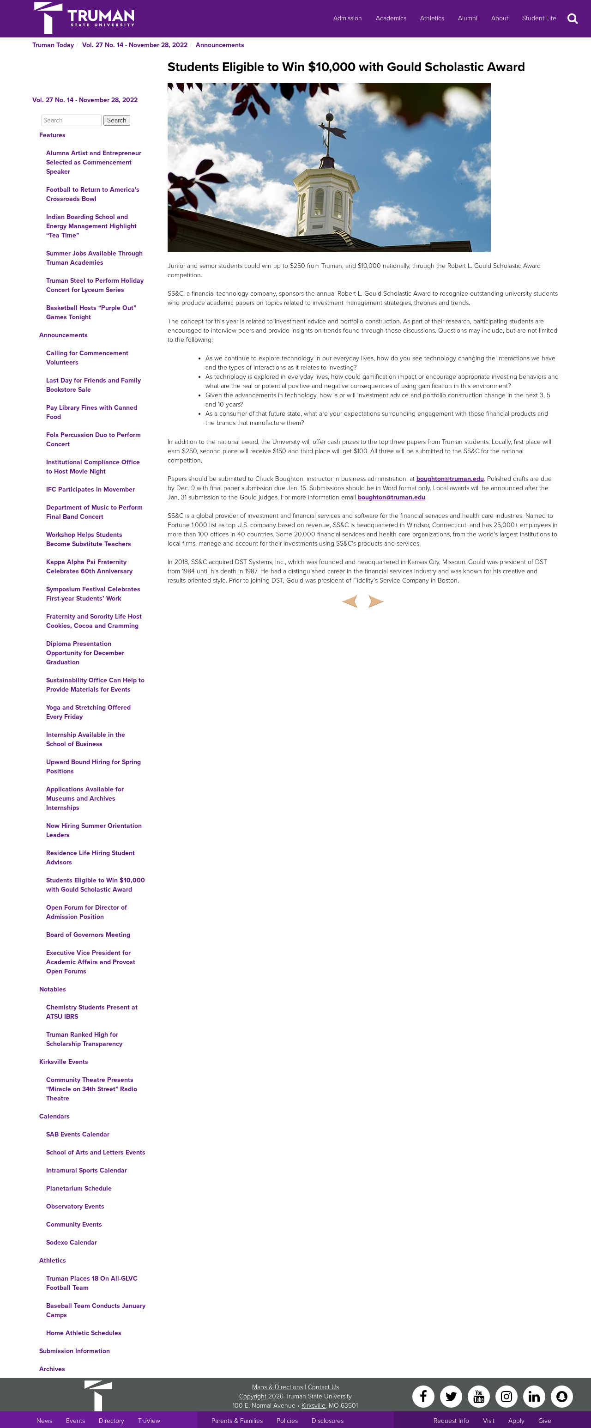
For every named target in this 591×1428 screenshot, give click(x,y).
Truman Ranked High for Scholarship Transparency (84, 1039)
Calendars (54, 1116)
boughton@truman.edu (450, 479)
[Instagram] (507, 1396)
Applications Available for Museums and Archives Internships (85, 798)
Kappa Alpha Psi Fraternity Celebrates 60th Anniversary (89, 566)
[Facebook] (424, 1396)
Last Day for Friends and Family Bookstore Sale (93, 385)
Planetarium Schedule (79, 1188)
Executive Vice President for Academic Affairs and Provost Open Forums (90, 962)
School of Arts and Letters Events (95, 1152)
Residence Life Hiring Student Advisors (90, 857)
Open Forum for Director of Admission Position (86, 912)
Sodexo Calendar (71, 1242)
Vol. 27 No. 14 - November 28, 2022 (134, 45)
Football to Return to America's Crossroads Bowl (92, 194)
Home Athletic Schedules (83, 1333)
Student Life (539, 18)
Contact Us (323, 1387)
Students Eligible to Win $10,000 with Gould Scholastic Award (95, 884)
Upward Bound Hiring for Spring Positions (93, 766)
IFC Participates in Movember (90, 489)
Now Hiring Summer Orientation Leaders (94, 830)
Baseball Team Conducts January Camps (95, 1310)
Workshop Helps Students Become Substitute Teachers (88, 539)
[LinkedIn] (535, 1396)
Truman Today (53, 45)
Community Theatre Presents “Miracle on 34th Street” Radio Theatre (91, 1089)
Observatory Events (75, 1206)
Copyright (252, 1396)
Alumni (467, 18)
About (499, 18)
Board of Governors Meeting (88, 935)
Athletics (432, 18)
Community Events (74, 1224)
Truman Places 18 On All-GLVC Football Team (92, 1283)
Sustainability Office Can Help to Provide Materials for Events (95, 684)
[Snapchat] (562, 1396)
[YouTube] (480, 1396)
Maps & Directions (277, 1387)
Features (52, 135)
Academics (391, 18)
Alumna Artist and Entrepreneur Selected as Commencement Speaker (93, 162)
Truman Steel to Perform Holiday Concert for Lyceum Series (95, 285)
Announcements (220, 45)
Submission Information (74, 1351)
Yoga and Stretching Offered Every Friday (88, 712)
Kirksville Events (63, 1062)
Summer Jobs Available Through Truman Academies (94, 258)
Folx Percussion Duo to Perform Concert (93, 439)
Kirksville (314, 1406)
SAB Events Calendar (77, 1134)
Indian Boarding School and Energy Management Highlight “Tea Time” (91, 226)
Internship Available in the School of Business (85, 739)
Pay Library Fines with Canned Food (91, 412)
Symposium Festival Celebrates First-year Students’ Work (93, 593)
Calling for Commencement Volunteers (87, 357)
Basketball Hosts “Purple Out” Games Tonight (91, 312)
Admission (347, 18)
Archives (52, 1369)
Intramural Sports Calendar (86, 1170)
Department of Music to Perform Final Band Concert (94, 512)
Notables (52, 989)
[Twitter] (452, 1396)
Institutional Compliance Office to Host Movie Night (93, 466)
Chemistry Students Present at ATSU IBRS (92, 1012)
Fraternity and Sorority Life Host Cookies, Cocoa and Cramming (94, 621)
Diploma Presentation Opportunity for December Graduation (85, 653)
